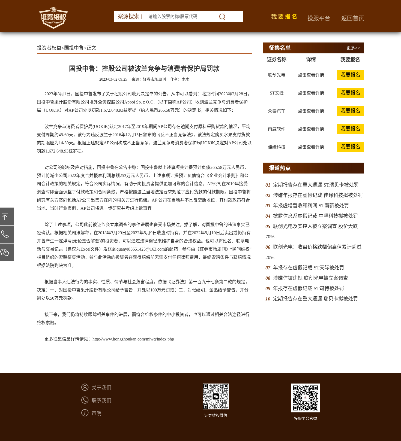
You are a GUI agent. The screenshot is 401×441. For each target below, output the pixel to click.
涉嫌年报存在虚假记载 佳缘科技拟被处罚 (318, 195)
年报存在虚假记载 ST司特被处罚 (308, 288)
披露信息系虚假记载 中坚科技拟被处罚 (315, 216)
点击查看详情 (311, 75)
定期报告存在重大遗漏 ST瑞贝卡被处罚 (316, 185)
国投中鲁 (74, 48)
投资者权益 (49, 48)
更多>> (353, 47)
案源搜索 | (130, 16)
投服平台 (318, 18)
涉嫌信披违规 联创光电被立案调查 (310, 278)
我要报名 (350, 75)
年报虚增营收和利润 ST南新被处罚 (311, 205)
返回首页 (352, 18)
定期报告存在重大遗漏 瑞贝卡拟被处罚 (315, 299)
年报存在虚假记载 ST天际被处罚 (308, 267)
